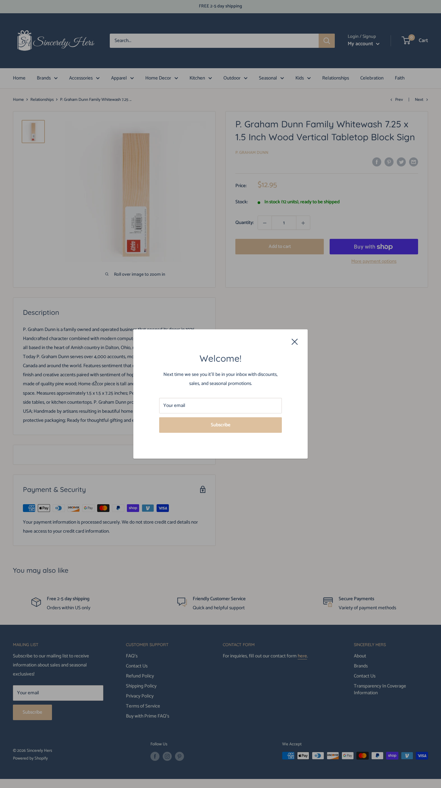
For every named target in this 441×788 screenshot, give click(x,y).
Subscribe (221, 425)
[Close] (295, 341)
